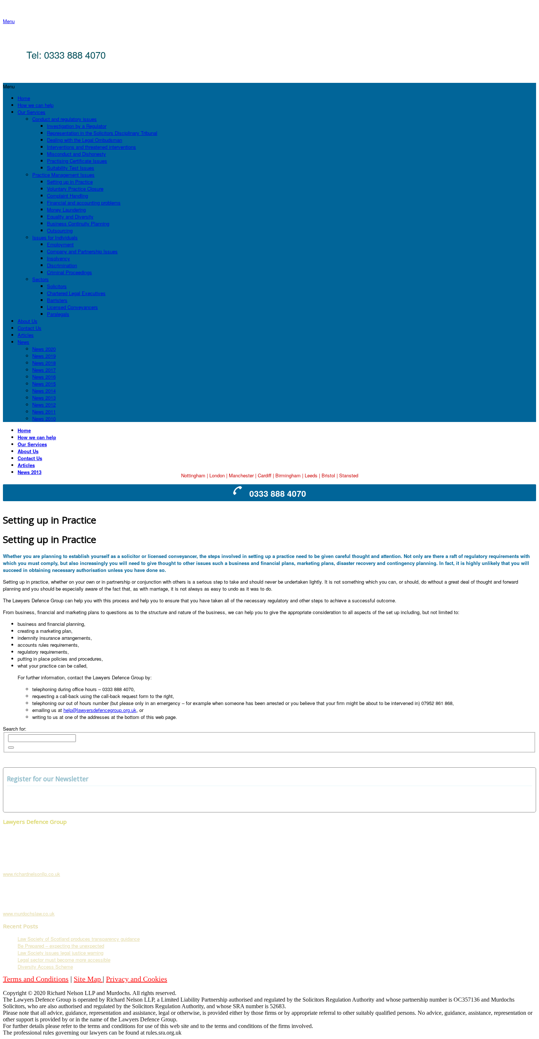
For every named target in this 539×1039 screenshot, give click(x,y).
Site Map (88, 979)
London (217, 475)
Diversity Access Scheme (45, 966)
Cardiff (264, 475)
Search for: (14, 728)
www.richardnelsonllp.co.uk (31, 873)
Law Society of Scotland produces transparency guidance (79, 938)
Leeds (311, 475)
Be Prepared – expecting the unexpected (61, 945)
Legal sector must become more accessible (64, 959)
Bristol (328, 475)
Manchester (241, 475)
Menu (9, 21)
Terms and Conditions (36, 979)
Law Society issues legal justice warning (60, 952)
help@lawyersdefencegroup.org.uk (99, 709)
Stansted (348, 475)
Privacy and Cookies (136, 979)
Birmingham (288, 475)
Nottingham (193, 475)
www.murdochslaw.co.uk (29, 913)
